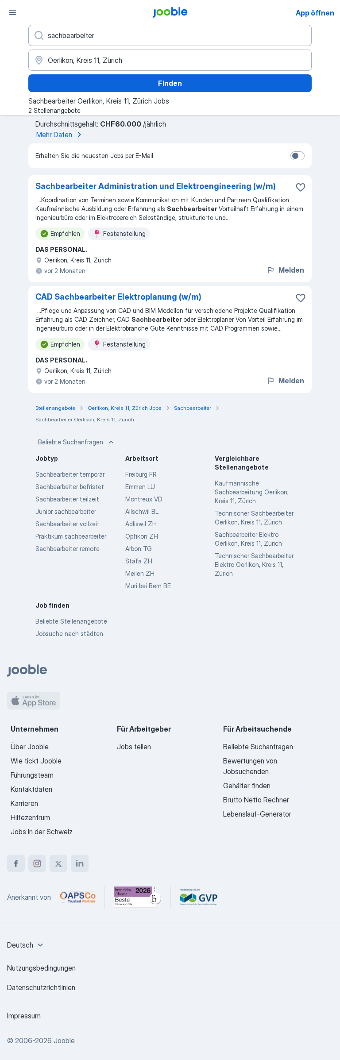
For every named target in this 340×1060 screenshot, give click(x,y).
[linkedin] (80, 863)
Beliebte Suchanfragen (70, 442)
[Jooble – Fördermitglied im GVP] (198, 897)
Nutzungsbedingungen (41, 968)
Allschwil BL (141, 511)
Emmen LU (140, 486)
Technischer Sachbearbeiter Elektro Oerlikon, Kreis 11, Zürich (254, 564)
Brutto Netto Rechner (256, 799)
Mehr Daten (54, 134)
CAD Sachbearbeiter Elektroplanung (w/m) (118, 296)
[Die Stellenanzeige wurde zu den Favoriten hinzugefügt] (300, 187)
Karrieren (24, 803)
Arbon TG (138, 548)
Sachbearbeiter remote (67, 548)
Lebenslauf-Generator (257, 813)
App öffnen (315, 12)
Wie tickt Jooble (36, 760)
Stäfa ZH (138, 561)
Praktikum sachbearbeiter (70, 536)
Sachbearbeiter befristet (69, 486)
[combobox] (26, 945)
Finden (170, 83)
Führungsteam (32, 775)
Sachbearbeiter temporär (69, 474)
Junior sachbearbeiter (65, 511)
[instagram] (37, 863)
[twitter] (58, 863)
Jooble (64, 1040)
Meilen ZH (140, 573)
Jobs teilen (134, 746)
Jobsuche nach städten (69, 633)
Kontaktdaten (31, 789)
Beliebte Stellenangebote (71, 621)
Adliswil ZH (141, 524)
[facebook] (16, 863)
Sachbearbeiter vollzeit (67, 524)
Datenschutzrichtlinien (41, 987)
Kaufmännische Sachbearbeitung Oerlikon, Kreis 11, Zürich (252, 492)
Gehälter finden (246, 785)
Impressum (24, 1015)
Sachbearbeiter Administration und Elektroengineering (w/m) (155, 186)
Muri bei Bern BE (148, 586)
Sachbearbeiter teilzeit (67, 499)
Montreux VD (143, 499)
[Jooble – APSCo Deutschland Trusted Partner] (78, 897)
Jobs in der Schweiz (42, 831)
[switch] (297, 155)
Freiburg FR (141, 474)
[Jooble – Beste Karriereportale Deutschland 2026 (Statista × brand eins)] (138, 897)
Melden (291, 270)
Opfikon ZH (141, 536)
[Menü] (12, 12)
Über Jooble (30, 746)
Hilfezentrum (30, 817)
